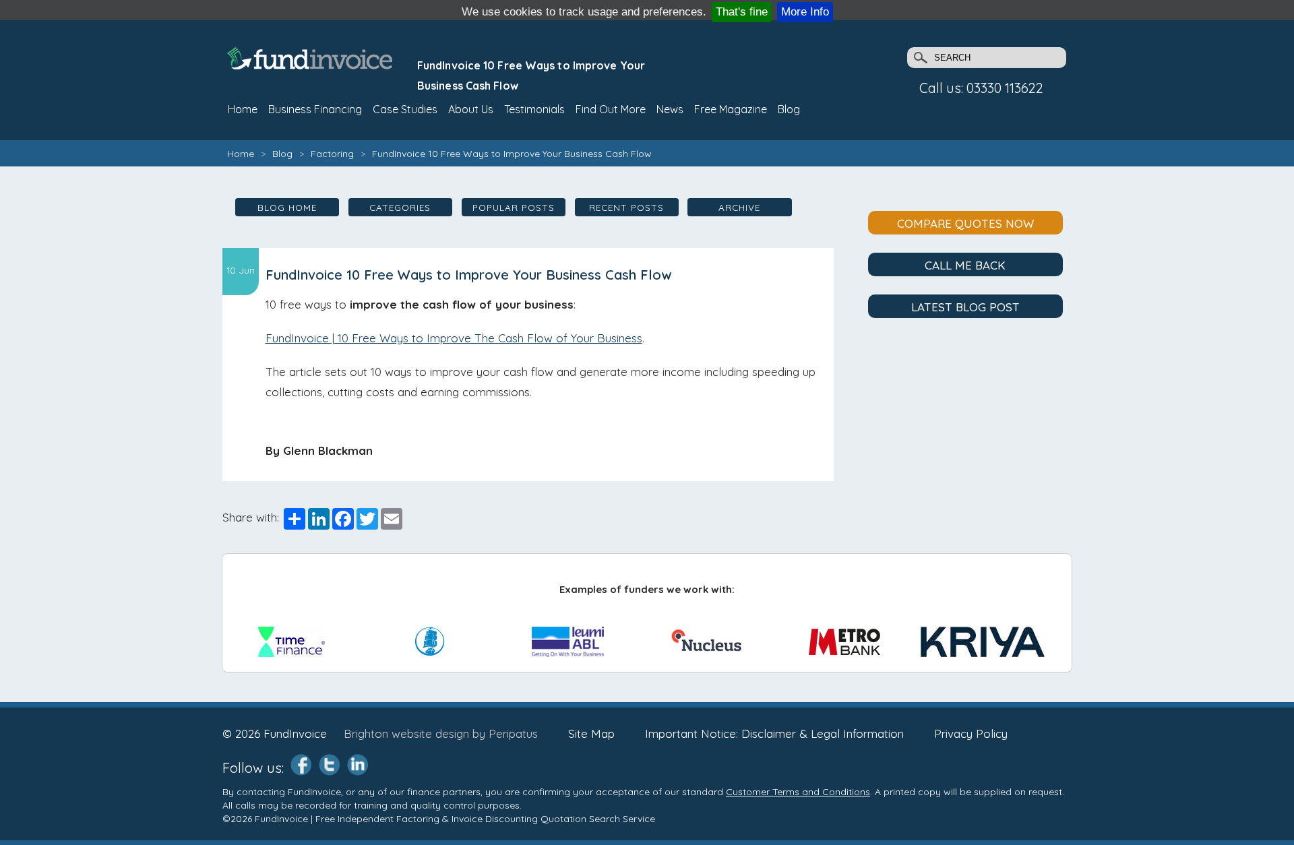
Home (240, 154)
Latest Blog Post (965, 307)
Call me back (965, 265)
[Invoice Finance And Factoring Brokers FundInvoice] (311, 65)
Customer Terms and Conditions (798, 792)
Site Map (591, 733)
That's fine (742, 11)
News (669, 109)
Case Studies (405, 109)
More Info (805, 11)
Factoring (332, 154)
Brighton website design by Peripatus (441, 733)
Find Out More (611, 109)
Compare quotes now (965, 223)
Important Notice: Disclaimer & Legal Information (774, 733)
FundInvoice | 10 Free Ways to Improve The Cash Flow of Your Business (454, 338)
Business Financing (315, 109)
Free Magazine (730, 109)
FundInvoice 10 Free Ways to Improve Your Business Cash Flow (512, 154)
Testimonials (534, 109)
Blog (789, 109)
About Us (470, 109)
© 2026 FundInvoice (274, 733)
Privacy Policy (971, 733)
